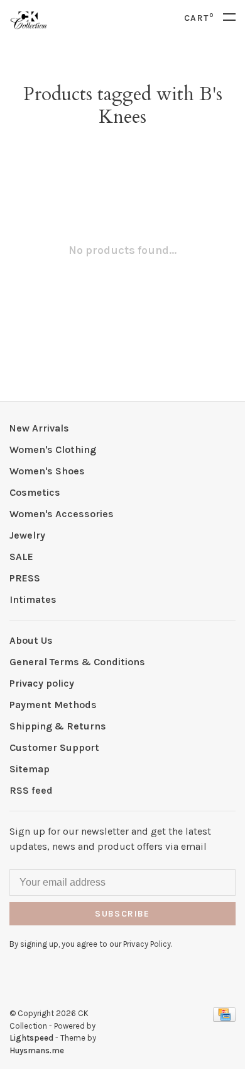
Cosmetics (34, 492)
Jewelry (27, 535)
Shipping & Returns (57, 726)
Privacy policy (41, 683)
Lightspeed (31, 1038)
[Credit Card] (224, 1018)
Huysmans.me (36, 1050)
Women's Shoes (47, 471)
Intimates (33, 599)
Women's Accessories (61, 514)
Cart (199, 18)
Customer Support (54, 747)
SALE (21, 557)
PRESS (24, 578)
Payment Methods (53, 705)
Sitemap (29, 769)
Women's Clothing (52, 449)
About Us (31, 640)
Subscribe (122, 913)
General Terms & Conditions (77, 662)
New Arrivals (39, 428)
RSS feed (31, 790)
